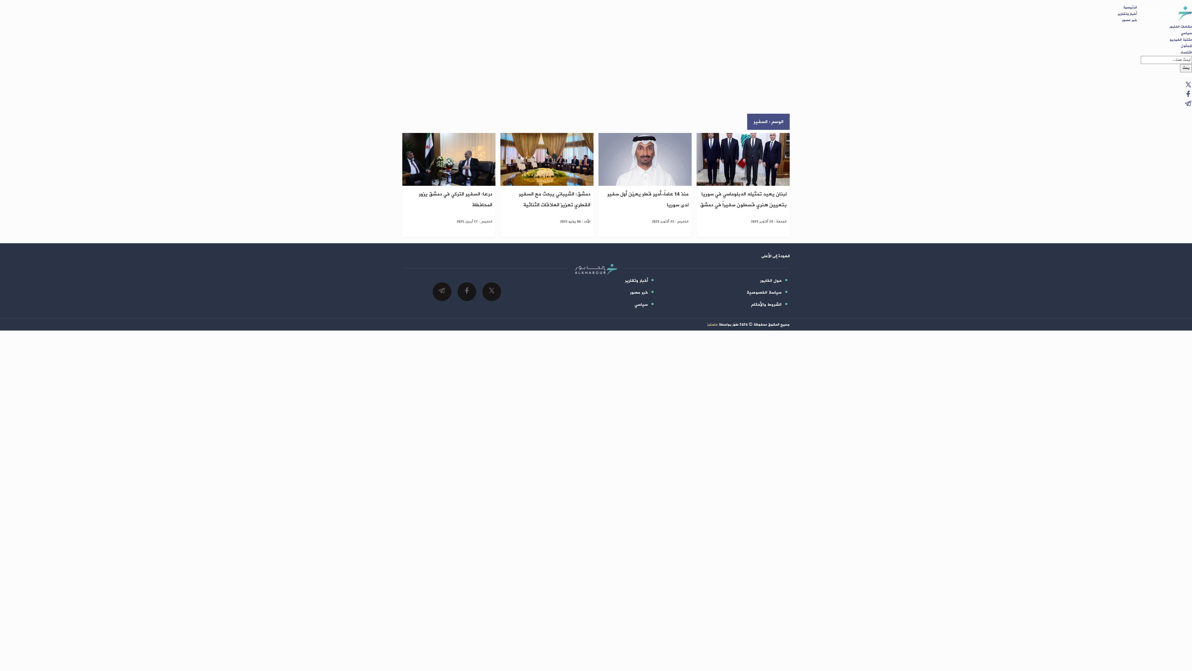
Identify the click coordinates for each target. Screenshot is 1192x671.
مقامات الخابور (1180, 26)
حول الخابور (771, 280)
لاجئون (1186, 46)
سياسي (1186, 33)
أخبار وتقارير (1127, 14)
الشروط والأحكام (766, 304)
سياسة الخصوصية (764, 292)
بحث (1186, 68)
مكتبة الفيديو (1181, 39)
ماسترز (712, 324)
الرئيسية (1130, 7)
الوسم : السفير (768, 122)
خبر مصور (1129, 20)
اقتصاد (1186, 52)
